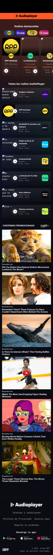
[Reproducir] (6, 71)
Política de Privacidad (17, 519)
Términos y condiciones (26, 512)
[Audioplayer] (26, 16)
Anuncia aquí (42, 519)
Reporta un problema (26, 525)
